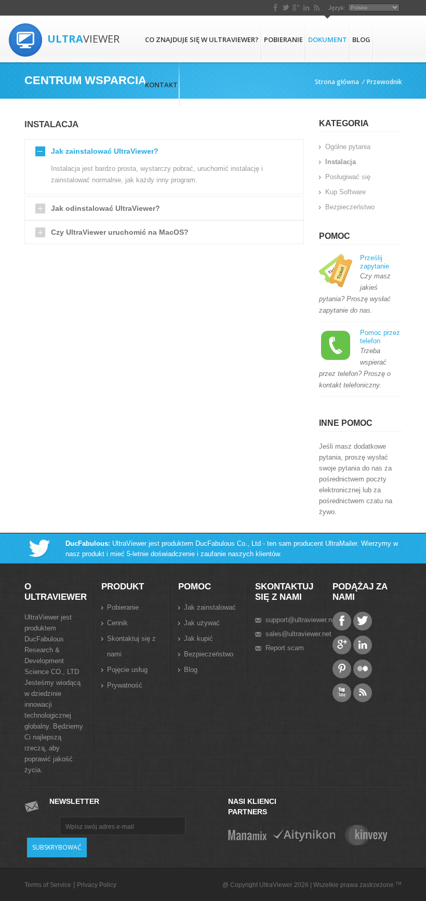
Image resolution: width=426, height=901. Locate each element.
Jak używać (202, 623)
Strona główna (337, 81)
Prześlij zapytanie (374, 262)
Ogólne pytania (347, 147)
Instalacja (340, 162)
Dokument (327, 39)
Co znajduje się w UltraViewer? (202, 39)
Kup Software (345, 192)
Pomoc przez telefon (380, 337)
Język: (336, 8)
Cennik (117, 623)
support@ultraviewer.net (301, 620)
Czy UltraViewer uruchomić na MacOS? (120, 232)
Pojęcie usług (127, 670)
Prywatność (124, 685)
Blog (361, 39)
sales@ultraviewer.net (298, 634)
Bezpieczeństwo (350, 207)
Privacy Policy (96, 885)
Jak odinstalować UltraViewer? (105, 208)
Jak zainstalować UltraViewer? (104, 151)
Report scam (284, 648)
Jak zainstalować (210, 607)
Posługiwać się (347, 177)
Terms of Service (47, 885)
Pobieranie (283, 39)
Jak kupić (198, 638)
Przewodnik (384, 81)
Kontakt (161, 84)
